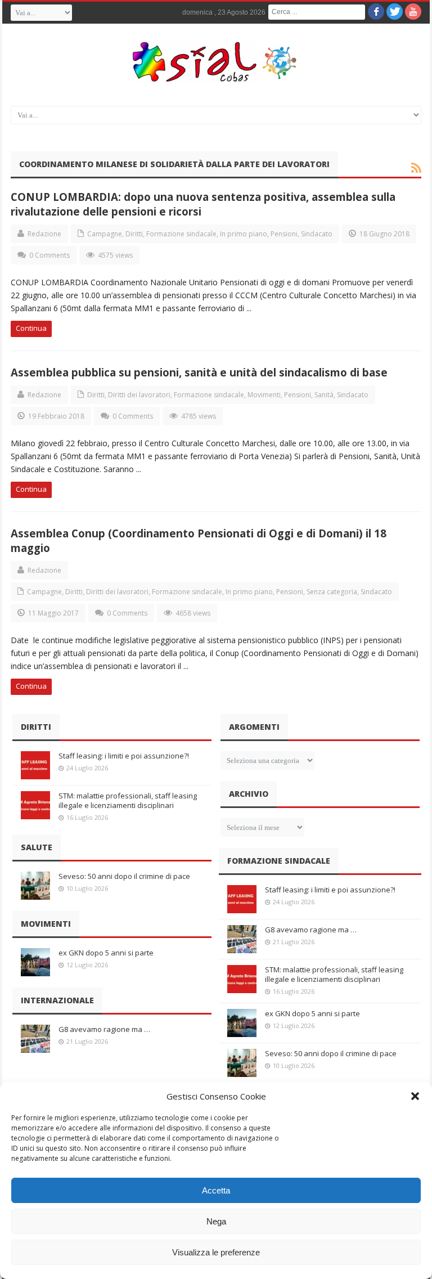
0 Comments (49, 255)
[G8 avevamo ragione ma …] (35, 1039)
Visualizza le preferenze (216, 1252)
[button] (415, 1096)
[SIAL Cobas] (216, 62)
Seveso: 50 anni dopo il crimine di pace (124, 876)
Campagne (104, 234)
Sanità (324, 395)
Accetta (216, 1190)
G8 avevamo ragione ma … (104, 1029)
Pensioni (284, 234)
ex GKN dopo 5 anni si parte (106, 953)
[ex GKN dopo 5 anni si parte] (35, 962)
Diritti (134, 234)
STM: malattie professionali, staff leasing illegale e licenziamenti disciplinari (127, 800)
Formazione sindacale (181, 234)
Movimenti (264, 395)
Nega (216, 1221)
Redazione (44, 234)
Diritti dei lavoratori (139, 395)
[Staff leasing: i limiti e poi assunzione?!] (35, 765)
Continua (31, 328)
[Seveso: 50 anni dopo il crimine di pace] (35, 886)
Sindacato (316, 234)
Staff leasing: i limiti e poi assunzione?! (123, 756)
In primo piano (243, 234)
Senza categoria (332, 591)
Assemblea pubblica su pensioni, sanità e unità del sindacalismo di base (199, 372)
